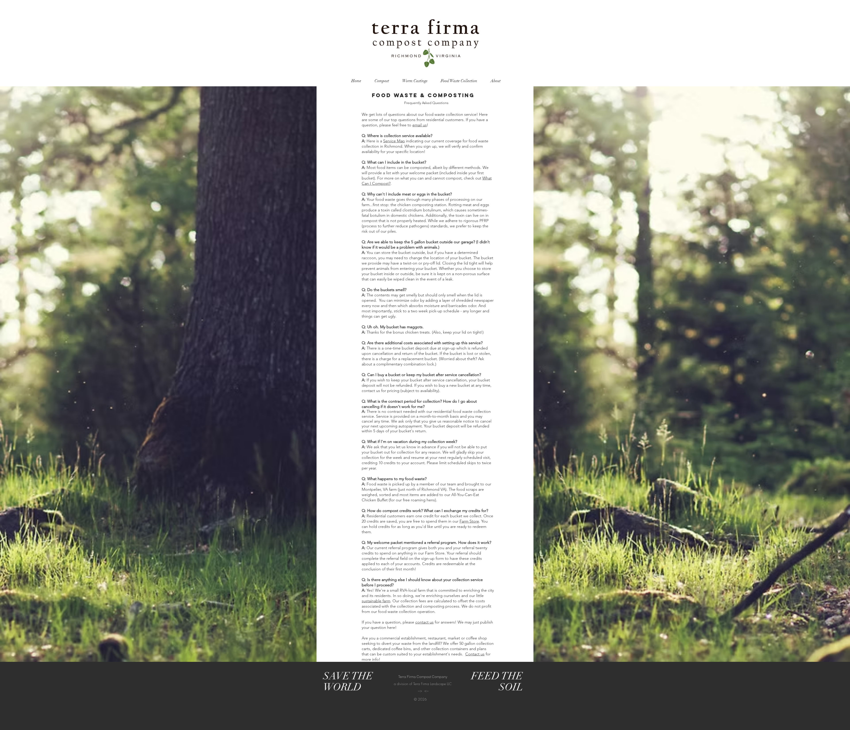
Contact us (475, 654)
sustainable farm (376, 601)
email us (419, 125)
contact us (424, 622)
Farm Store (469, 521)
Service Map (394, 141)
